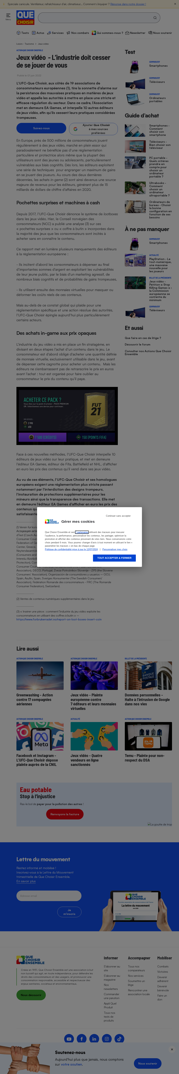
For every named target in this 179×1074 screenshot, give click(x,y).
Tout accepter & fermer (114, 557)
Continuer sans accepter (118, 516)
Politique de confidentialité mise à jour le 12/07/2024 (71, 549)
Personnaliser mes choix (114, 549)
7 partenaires (81, 532)
